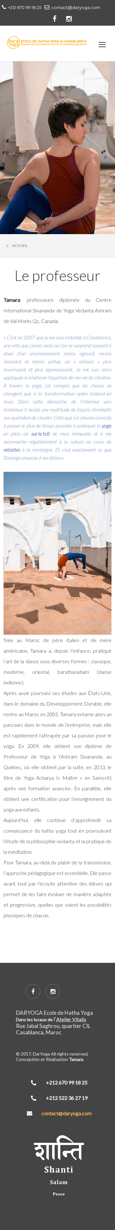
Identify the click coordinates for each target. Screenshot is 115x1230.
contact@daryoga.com (67, 1113)
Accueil (20, 246)
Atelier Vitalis (71, 1019)
